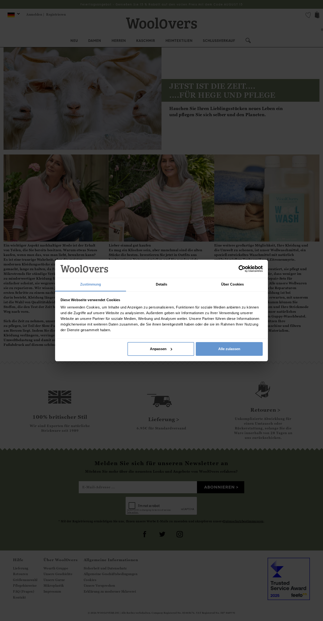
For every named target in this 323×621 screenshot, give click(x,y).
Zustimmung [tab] (90, 284)
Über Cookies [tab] (232, 284)
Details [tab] (161, 284)
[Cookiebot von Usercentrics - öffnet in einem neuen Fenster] (242, 268)
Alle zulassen (229, 349)
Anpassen (158, 349)
